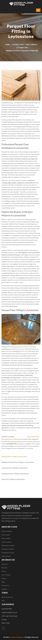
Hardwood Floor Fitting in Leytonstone (15, 474)
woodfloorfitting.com (16, 637)
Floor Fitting (18, 44)
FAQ (3, 601)
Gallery (4, 578)
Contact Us (5, 585)
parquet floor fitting (11, 439)
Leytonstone (22, 47)
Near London (6, 538)
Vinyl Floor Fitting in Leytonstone (13, 479)
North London (6, 542)
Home (7, 44)
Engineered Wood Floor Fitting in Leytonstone (18, 462)
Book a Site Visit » (33, 437)
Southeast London (8, 549)
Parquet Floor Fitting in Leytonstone (14, 456)
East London (31, 44)
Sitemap (4, 589)
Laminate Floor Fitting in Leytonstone (15, 468)
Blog (3, 582)
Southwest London (8, 553)
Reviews (4, 568)
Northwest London (8, 545)
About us (5, 564)
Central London (7, 531)
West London (6, 556)
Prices (4, 571)
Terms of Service (7, 597)
